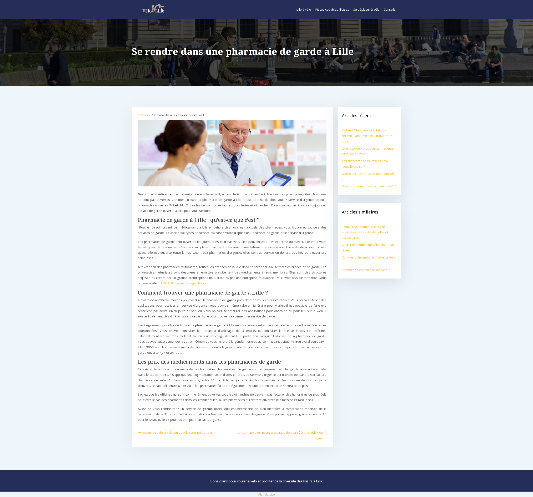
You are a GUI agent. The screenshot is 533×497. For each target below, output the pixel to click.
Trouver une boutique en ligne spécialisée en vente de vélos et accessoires (365, 232)
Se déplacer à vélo (366, 9)
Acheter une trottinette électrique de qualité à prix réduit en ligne (280, 435)
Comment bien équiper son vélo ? (366, 270)
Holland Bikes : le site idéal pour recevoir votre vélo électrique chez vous (367, 135)
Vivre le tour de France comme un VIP (369, 186)
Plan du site (266, 494)
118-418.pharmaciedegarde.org (183, 283)
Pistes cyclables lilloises (332, 9)
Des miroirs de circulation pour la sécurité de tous (177, 432)
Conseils (390, 9)
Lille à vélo (303, 9)
